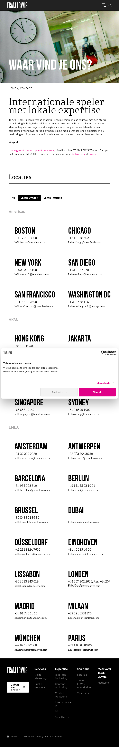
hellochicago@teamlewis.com (84, 242)
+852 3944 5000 (25, 346)
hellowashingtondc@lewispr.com (86, 306)
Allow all (97, 392)
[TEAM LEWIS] (17, 5)
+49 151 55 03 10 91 (81, 485)
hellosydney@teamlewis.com (84, 414)
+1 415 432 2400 (26, 302)
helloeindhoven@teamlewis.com (86, 554)
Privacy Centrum (44, 736)
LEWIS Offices (29, 198)
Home (12, 88)
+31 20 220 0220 (26, 454)
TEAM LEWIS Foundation (84, 684)
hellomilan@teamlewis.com (83, 618)
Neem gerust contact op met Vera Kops (31, 150)
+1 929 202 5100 (26, 270)
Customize (57, 392)
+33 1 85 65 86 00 (80, 645)
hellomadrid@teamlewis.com (31, 618)
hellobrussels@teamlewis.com (31, 522)
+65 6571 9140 (25, 410)
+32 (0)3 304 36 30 (80, 454)
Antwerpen (78, 154)
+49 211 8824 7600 (27, 549)
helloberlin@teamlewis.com (83, 490)
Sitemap (59, 736)
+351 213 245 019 (27, 581)
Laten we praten (15, 687)
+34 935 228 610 (26, 485)
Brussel (93, 154)
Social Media (62, 717)
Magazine (103, 682)
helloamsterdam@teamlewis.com (33, 458)
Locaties (82, 675)
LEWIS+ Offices (53, 198)
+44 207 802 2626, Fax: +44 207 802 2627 (89, 583)
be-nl (14, 736)
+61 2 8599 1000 (79, 410)
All (13, 198)
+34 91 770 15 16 (26, 613)
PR (56, 711)
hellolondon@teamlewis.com (84, 586)
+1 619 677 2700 (79, 270)
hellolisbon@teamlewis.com (30, 586)
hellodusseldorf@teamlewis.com (32, 554)
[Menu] (104, 5)
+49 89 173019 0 (26, 645)
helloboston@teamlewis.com (30, 242)
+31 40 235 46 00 (79, 549)
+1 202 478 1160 (79, 302)
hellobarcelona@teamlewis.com (32, 490)
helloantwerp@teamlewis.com (85, 458)
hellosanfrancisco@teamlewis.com (34, 306)
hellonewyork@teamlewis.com (32, 274)
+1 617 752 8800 (26, 238)
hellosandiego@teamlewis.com (85, 274)
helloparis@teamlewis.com (83, 650)
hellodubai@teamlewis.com (83, 522)
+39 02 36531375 (80, 613)
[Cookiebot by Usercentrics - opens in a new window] (103, 352)
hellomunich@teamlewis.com (31, 650)
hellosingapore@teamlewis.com (32, 414)
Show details (103, 383)
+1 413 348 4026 (79, 238)
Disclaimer (28, 736)
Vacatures (83, 693)
